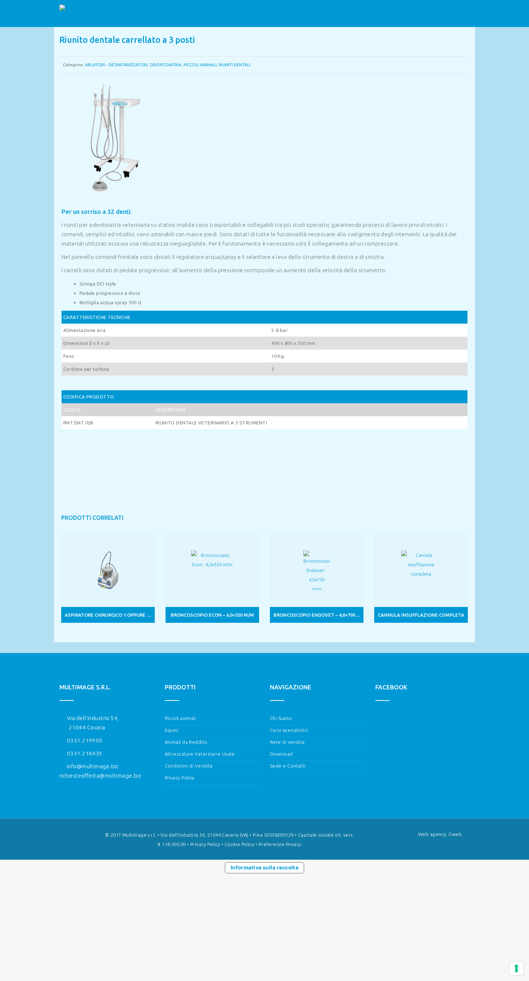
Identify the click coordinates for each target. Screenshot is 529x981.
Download (281, 753)
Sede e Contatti (288, 765)
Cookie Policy (239, 844)
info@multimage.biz (92, 766)
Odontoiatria (165, 64)
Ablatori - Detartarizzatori (116, 64)
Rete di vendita (287, 741)
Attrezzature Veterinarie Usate (200, 753)
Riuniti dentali (234, 64)
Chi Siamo (281, 718)
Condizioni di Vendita (189, 765)
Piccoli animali (200, 64)
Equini (171, 730)
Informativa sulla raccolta (265, 867)
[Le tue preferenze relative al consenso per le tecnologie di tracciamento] (516, 968)
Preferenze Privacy (280, 844)
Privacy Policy (179, 777)
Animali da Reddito (186, 741)
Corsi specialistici (289, 730)
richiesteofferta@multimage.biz (100, 776)
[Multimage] (74, 14)
